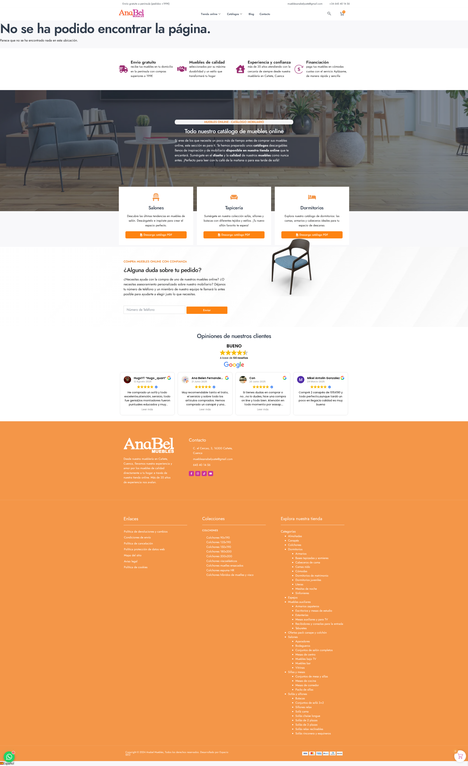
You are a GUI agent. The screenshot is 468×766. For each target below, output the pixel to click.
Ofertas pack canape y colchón (307, 632)
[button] (234, 763)
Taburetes (301, 628)
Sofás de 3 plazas (306, 725)
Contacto (265, 14)
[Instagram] (197, 473)
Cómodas (301, 571)
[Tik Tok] (204, 473)
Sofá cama (302, 711)
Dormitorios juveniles (308, 580)
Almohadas (295, 536)
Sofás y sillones (297, 694)
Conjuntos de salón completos (314, 650)
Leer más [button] (147, 409)
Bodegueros (302, 646)
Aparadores (302, 641)
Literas (299, 584)
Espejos (292, 597)
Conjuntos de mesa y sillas (311, 676)
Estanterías (301, 615)
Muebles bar (303, 663)
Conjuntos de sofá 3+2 (309, 703)
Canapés (293, 540)
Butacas (300, 698)
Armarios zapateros (307, 606)
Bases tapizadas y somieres (311, 558)
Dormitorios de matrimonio (311, 575)
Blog (251, 14)
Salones (293, 637)
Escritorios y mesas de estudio (313, 611)
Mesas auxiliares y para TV (311, 619)
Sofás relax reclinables (309, 729)
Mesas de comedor (307, 685)
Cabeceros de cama (307, 562)
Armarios (300, 554)
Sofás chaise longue (307, 716)
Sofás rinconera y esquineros (313, 733)
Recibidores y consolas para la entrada (319, 624)
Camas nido (302, 567)
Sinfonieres (302, 593)
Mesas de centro (305, 654)
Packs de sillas (304, 689)
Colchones (294, 545)
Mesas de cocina (305, 681)
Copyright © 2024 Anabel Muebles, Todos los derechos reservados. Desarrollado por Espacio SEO (176, 753)
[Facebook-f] (191, 473)
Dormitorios (295, 549)
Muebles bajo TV (305, 659)
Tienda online (209, 14)
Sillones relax (303, 707)
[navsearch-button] (329, 14)
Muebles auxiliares (299, 602)
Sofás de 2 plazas (306, 720)
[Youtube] (210, 473)
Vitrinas (300, 668)
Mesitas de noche (306, 589)
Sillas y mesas (296, 672)
